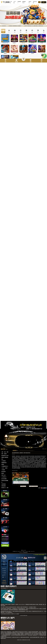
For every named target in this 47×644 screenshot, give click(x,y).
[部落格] (5, 545)
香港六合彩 (3, 475)
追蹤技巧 (26, 615)
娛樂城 (2, 464)
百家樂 (6, 468)
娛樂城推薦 (3, 485)
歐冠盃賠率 (3, 471)
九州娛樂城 (3, 460)
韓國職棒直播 (3, 462)
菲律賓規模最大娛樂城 (23, 486)
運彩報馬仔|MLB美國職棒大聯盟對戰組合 (4, 457)
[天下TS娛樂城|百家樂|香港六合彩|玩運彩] (23, 428)
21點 (20, 615)
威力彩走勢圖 (3, 478)
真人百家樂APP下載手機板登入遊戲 (33, 486)
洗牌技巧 (22, 615)
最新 (7, 487)
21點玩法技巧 (4, 588)
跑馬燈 (5, 453)
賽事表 (2, 473)
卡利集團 (3, 469)
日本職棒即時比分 (4, 466)
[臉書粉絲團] (5, 542)
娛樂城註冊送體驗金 (4, 481)
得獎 (2, 453)
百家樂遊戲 (3, 484)
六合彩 (2, 468)
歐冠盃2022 (3, 487)
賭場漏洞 (24, 615)
